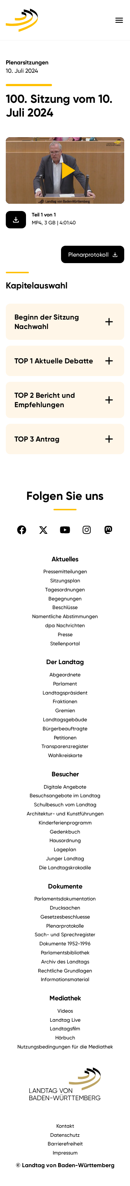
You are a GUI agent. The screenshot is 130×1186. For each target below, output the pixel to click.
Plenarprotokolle (65, 926)
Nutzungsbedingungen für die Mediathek (65, 1046)
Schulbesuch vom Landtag (65, 804)
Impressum (65, 1152)
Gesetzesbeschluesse (65, 916)
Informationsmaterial (65, 979)
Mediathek (65, 998)
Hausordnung (65, 840)
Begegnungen (65, 598)
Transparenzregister (65, 746)
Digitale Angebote (65, 787)
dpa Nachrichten (65, 625)
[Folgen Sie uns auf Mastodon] (108, 530)
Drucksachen (65, 907)
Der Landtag (65, 662)
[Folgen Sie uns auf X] (43, 530)
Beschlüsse (65, 607)
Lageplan (65, 849)
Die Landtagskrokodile (65, 867)
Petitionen (65, 737)
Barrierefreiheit (65, 1143)
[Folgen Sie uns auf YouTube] (65, 530)
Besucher (65, 774)
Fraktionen (65, 701)
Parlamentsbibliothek (65, 952)
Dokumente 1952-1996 (65, 943)
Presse (65, 634)
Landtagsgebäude (65, 719)
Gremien (65, 710)
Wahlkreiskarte (65, 755)
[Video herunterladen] (16, 219)
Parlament (65, 683)
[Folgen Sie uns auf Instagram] (87, 530)
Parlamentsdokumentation (65, 898)
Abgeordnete (65, 674)
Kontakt (65, 1126)
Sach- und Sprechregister (65, 934)
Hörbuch (65, 1037)
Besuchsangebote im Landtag (65, 795)
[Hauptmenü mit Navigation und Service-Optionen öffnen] (119, 20)
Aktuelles (65, 559)
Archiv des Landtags (65, 961)
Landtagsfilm (65, 1028)
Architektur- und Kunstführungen (65, 813)
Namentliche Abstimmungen (65, 616)
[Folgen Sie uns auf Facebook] (22, 530)
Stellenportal (65, 643)
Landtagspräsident (65, 692)
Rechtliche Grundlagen (65, 970)
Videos (65, 1011)
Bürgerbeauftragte (65, 728)
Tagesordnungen (65, 589)
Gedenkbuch (65, 831)
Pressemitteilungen (65, 571)
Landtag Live (65, 1020)
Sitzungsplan (65, 580)
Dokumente (65, 886)
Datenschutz (65, 1135)
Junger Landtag (65, 858)
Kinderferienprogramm (65, 822)
